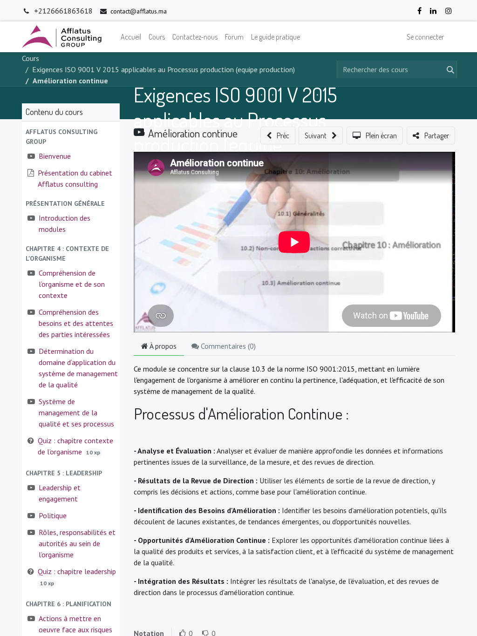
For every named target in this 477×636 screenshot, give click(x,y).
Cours (30, 58)
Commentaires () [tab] (227, 346)
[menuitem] (131, 36)
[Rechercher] (449, 69)
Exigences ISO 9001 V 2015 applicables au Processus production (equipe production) (235, 131)
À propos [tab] (162, 346)
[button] (71, 137)
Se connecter (425, 36)
